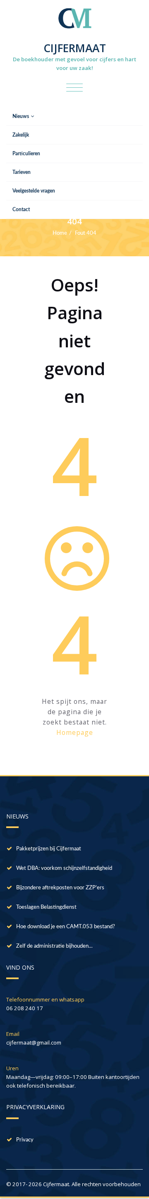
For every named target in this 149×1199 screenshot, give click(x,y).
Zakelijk (20, 134)
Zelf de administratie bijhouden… (54, 946)
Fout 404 (85, 233)
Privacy (25, 1140)
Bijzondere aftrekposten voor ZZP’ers (60, 888)
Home (60, 233)
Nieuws (20, 116)
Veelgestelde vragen (33, 190)
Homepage (74, 732)
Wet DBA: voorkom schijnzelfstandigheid (64, 868)
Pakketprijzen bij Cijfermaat (48, 849)
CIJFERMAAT (74, 48)
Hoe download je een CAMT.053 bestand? (65, 926)
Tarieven (21, 172)
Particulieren (26, 153)
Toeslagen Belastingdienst (46, 907)
